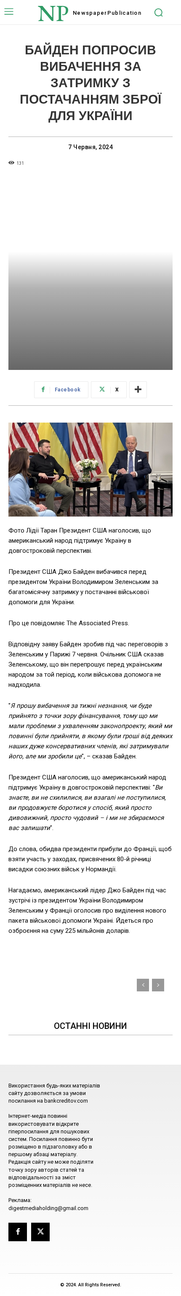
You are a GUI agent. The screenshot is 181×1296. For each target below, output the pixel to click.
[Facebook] (17, 1232)
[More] (138, 389)
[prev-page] (143, 985)
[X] (40, 1232)
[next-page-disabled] (158, 985)
